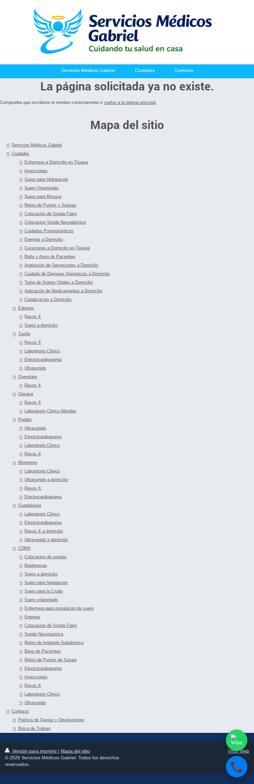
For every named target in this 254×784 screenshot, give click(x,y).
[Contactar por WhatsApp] (236, 740)
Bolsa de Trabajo (34, 728)
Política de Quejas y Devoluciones (51, 719)
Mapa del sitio (75, 751)
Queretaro (27, 376)
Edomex (26, 308)
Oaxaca (25, 393)
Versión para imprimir (34, 751)
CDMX (24, 548)
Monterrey (27, 462)
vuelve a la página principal (130, 102)
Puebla (24, 419)
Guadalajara (29, 505)
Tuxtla (24, 333)
